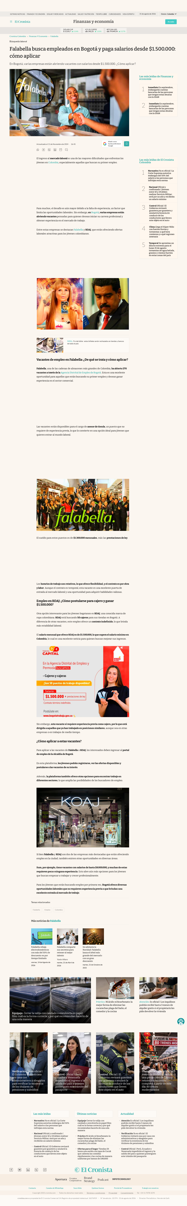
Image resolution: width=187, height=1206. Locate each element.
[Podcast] (103, 1179)
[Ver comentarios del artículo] (66, 149)
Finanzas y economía (38, 36)
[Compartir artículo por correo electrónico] (60, 149)
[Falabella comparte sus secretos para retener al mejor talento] (67, 936)
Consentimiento (127, 1193)
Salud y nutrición (86, 14)
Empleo (47, 910)
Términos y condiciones (96, 1193)
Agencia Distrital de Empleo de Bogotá (81, 372)
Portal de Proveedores (123, 1188)
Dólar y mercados (55, 14)
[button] (180, 1021)
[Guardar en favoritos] (126, 143)
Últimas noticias (17, 14)
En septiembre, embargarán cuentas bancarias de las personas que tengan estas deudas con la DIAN (160, 92)
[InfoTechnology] (121, 1179)
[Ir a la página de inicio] (23, 21)
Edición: (167, 14)
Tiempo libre (101, 14)
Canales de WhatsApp (54, 1188)
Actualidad (70, 14)
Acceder (171, 22)
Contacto (32, 1188)
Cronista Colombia (18, 36)
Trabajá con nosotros (150, 1188)
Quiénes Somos (98, 1188)
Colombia (53, 162)
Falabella (54, 36)
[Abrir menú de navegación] (11, 21)
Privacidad (113, 1193)
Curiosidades (115, 14)
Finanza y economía (36, 14)
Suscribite (78, 1188)
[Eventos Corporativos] (75, 1180)
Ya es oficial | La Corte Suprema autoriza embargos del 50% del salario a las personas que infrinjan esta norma (161, 176)
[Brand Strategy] (89, 1180)
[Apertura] (61, 1179)
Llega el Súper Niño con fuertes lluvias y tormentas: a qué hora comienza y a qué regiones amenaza (161, 232)
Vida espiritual (129, 14)
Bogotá (95, 212)
